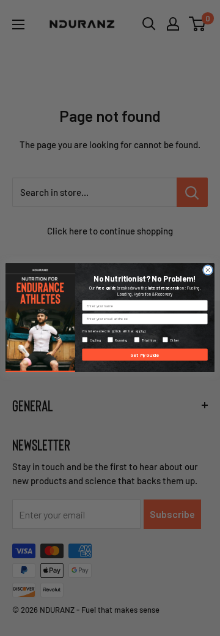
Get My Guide (145, 355)
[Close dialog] (207, 270)
